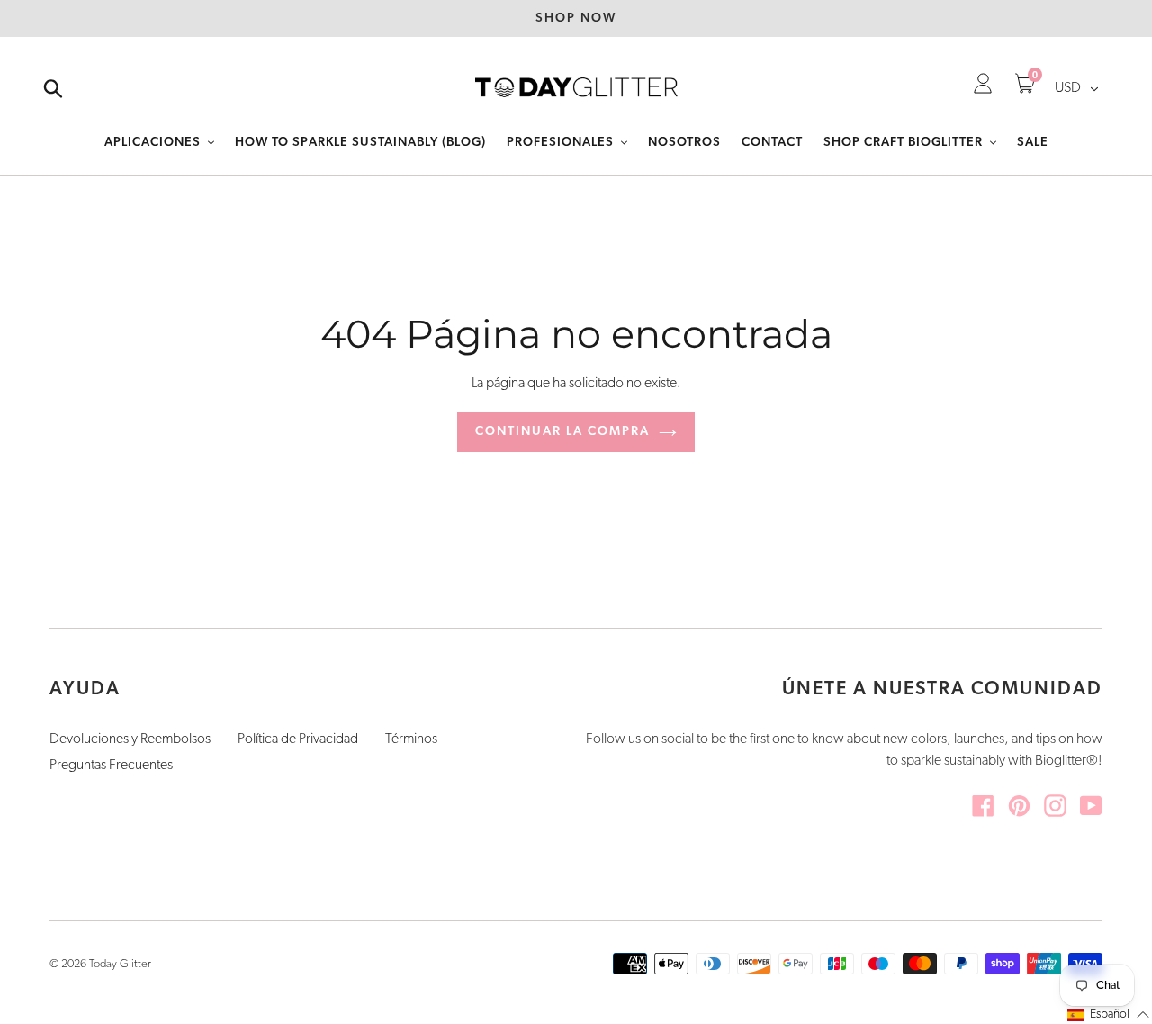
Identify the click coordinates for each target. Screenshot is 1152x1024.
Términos (411, 739)
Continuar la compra (562, 432)
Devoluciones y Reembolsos (130, 739)
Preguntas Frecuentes (111, 765)
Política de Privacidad (298, 739)
